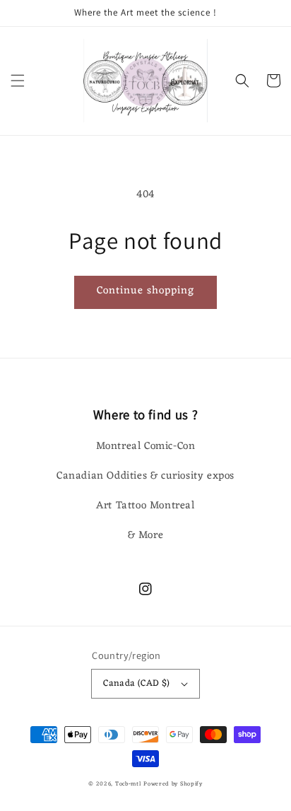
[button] (17, 80)
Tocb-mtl (128, 783)
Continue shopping (145, 291)
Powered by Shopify (173, 783)
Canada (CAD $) (136, 683)
